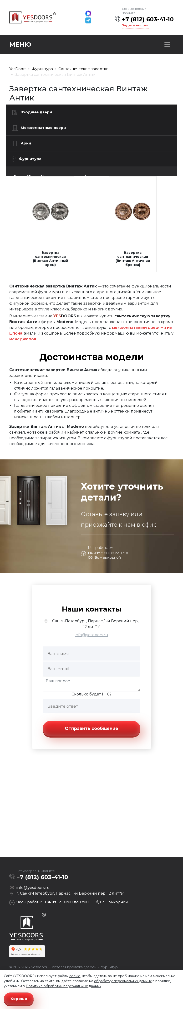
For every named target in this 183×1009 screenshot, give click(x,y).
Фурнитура (30, 158)
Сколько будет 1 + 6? (91, 694)
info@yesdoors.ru (91, 635)
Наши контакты (92, 609)
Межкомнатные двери (43, 127)
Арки (26, 143)
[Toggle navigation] (167, 44)
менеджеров (22, 339)
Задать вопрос (135, 25)
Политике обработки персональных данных (63, 986)
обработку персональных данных (123, 981)
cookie (74, 976)
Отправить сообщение (91, 728)
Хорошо (18, 998)
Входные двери (36, 112)
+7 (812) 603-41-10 (148, 19)
